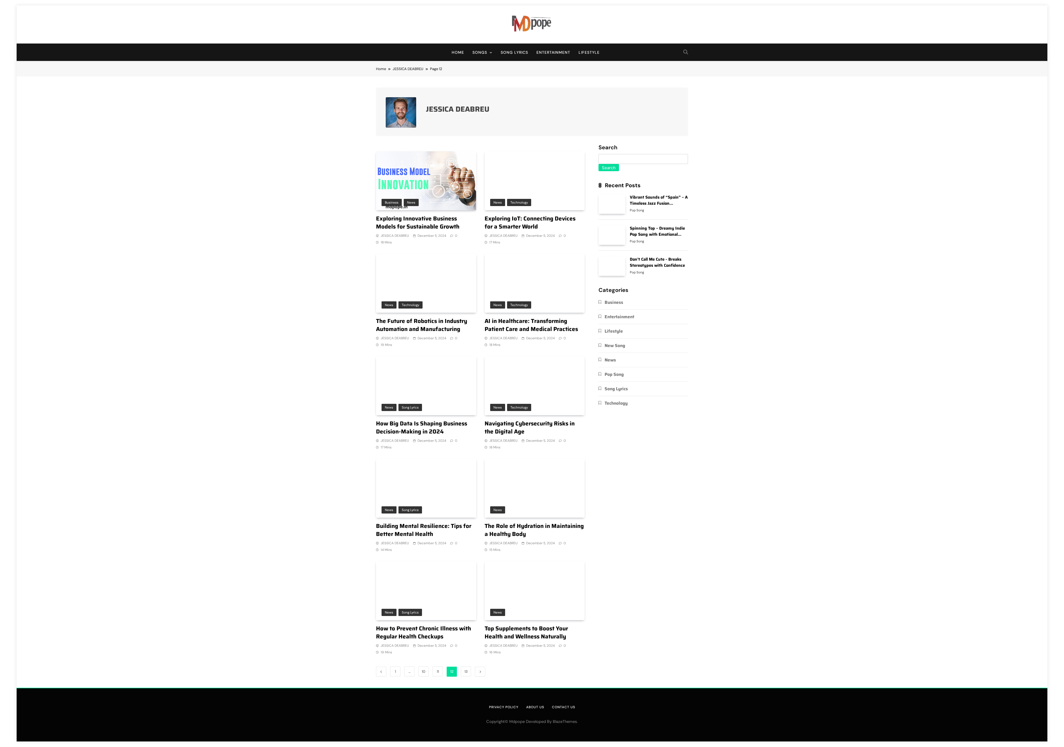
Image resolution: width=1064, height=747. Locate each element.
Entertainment (553, 52)
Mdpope (517, 721)
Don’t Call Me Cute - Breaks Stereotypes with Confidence (657, 262)
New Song (615, 345)
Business (391, 202)
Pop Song (637, 210)
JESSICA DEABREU (395, 235)
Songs (479, 52)
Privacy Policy (503, 707)
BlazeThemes (565, 721)
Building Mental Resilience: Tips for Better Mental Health (423, 530)
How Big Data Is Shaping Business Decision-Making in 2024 (421, 427)
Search (607, 147)
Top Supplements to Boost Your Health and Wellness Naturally (526, 632)
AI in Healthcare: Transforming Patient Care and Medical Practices (531, 325)
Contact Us (563, 707)
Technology (519, 202)
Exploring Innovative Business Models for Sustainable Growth (417, 222)
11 (438, 671)
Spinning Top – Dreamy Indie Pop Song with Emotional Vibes (657, 234)
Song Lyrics (514, 52)
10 (423, 671)
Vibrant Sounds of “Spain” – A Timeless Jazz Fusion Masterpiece (659, 203)
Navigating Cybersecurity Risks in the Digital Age (530, 427)
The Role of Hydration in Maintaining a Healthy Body (534, 530)
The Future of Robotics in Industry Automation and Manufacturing (421, 325)
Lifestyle (589, 52)
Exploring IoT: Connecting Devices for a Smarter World (530, 222)
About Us (535, 707)
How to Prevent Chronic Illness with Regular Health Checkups (423, 632)
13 (466, 671)
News (411, 202)
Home (458, 52)
